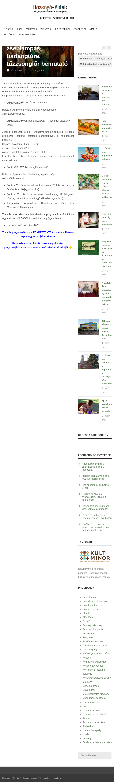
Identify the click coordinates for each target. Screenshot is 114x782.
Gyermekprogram (92, 649)
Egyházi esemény (92, 609)
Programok (80, 29)
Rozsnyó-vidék (27, 35)
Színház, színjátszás (93, 710)
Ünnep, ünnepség (92, 730)
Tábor (86, 718)
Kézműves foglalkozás (94, 661)
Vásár (86, 734)
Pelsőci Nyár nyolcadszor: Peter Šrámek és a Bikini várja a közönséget (96, 58)
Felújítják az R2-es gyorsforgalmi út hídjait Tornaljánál (94, 497)
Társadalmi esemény (94, 722)
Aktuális (9, 29)
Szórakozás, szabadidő (95, 714)
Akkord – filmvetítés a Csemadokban (96, 64)
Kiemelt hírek (63, 29)
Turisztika (88, 726)
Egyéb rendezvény (92, 605)
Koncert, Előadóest (93, 665)
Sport (85, 706)
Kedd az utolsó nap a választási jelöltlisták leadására (93, 467)
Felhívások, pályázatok (39, 29)
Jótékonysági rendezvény (96, 653)
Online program (91, 702)
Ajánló (93, 29)
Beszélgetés (89, 597)
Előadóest (88, 617)
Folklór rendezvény (93, 641)
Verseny (87, 738)
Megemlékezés (91, 686)
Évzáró (86, 621)
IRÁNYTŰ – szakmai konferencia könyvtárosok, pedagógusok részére (95, 527)
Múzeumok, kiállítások (94, 698)
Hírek (19, 29)
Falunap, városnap (92, 625)
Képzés (87, 657)
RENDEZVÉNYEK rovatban (48, 232)
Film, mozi (88, 637)
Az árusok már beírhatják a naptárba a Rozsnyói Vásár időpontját (107, 369)
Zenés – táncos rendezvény (97, 742)
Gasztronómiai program (95, 645)
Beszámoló (10, 35)
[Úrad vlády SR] (95, 556)
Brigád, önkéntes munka (95, 601)
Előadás (87, 613)
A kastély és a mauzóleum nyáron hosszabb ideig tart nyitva (107, 293)
